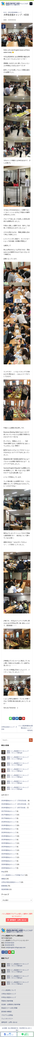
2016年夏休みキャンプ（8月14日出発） (14, 804)
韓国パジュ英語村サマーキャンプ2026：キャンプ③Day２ (18, 776)
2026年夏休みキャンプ (8, 864)
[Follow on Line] (12, 952)
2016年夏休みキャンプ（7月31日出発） (14, 800)
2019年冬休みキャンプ (8, 832)
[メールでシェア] (20, 718)
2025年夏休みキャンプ (8, 857)
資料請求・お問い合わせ (9, 1022)
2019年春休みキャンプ (8, 839)
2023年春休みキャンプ (8, 846)
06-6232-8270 (9, 945)
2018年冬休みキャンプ (8, 822)
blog (5, 12)
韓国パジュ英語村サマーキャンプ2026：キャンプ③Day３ (18, 770)
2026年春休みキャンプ (8, 868)
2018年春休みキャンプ (8, 829)
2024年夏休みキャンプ (8, 850)
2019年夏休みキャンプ (8, 836)
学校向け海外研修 (7, 1001)
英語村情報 (5, 889)
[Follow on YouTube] (9, 952)
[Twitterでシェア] (17, 718)
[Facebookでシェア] (13, 718)
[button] (31, 3)
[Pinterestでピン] (23, 718)
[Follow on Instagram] (6, 952)
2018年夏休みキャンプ (8, 825)
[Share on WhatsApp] (10, 718)
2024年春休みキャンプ (8, 854)
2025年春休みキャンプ (8, 861)
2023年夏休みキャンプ (8, 843)
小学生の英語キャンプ (8, 994)
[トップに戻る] (17, 930)
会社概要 (4, 1028)
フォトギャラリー (7, 1018)
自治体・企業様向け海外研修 (10, 1004)
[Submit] (31, 740)
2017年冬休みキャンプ (8, 811)
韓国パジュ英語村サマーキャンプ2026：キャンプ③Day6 (18, 752)
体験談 (3, 878)
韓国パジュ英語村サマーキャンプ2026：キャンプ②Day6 (18, 788)
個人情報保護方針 (13, 1028)
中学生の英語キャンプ (8, 997)
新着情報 (4, 886)
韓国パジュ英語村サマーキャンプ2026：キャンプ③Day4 (18, 764)
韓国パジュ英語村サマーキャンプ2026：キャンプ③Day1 (18, 782)
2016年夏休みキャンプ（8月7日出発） (14, 807)
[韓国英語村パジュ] (14, 3)
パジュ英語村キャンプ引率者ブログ (13, 875)
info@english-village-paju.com (15, 947)
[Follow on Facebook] (3, 952)
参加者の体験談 (6, 1011)
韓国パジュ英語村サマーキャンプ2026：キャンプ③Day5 (18, 758)
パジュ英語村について (8, 990)
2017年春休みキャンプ (8, 818)
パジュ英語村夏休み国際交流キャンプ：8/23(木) (25, 728)
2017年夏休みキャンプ (8, 815)
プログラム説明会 (7, 1015)
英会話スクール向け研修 (9, 1008)
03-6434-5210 (9, 943)
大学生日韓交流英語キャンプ (14, 12)
